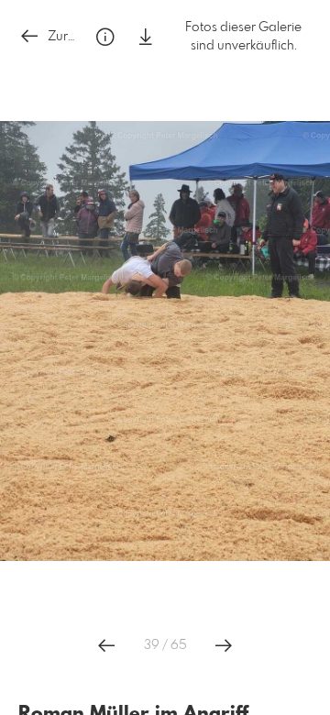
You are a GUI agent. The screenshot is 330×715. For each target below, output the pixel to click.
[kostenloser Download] (146, 37)
